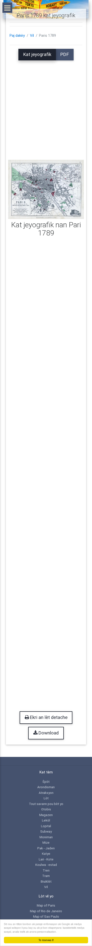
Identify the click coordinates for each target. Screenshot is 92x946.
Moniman (46, 837)
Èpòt (46, 782)
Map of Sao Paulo (46, 916)
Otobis (46, 809)
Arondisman (46, 787)
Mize (46, 842)
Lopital (46, 826)
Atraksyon (46, 793)
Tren (46, 870)
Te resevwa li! (46, 940)
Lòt (46, 798)
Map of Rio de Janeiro (46, 911)
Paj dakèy (17, 35)
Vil (32, 35)
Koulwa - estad (46, 865)
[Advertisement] (46, 106)
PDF (64, 54)
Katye (46, 854)
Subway (46, 831)
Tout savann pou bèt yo (46, 804)
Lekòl (46, 820)
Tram (46, 876)
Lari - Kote (46, 859)
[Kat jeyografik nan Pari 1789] (46, 189)
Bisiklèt (46, 881)
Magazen (46, 815)
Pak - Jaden (46, 848)
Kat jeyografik (37, 54)
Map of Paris (46, 905)
